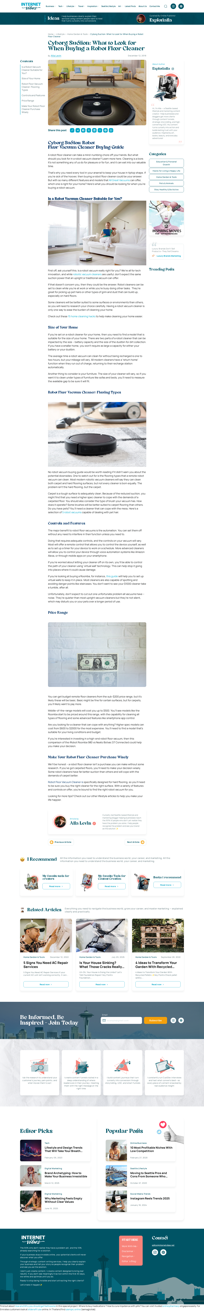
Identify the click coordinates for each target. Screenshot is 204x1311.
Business (50, 6)
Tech (60, 6)
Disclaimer (127, 1251)
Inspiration (92, 6)
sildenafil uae (34, 1309)
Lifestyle (70, 6)
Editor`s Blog (129, 1261)
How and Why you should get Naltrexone (35, 1306)
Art (119, 6)
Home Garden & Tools (166, 177)
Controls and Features (33, 95)
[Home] (31, 5)
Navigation (128, 1256)
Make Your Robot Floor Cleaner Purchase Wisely (33, 109)
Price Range (28, 100)
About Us (142, 6)
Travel (80, 6)
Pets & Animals (166, 183)
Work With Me (129, 1246)
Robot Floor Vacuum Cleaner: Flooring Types (32, 86)
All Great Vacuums (119, 180)
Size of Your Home (31, 78)
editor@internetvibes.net (163, 1245)
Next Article (133, 842)
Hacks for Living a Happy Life (166, 170)
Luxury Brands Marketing (169, 256)
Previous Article (63, 842)
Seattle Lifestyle (108, 6)
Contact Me (154, 6)
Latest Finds (130, 6)
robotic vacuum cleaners (87, 274)
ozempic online (73, 1309)
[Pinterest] (181, 6)
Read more (54, 886)
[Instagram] (173, 6)
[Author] (94, 823)
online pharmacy (170, 1306)
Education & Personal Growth (166, 163)
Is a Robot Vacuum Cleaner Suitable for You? (32, 70)
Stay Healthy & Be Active (166, 189)
